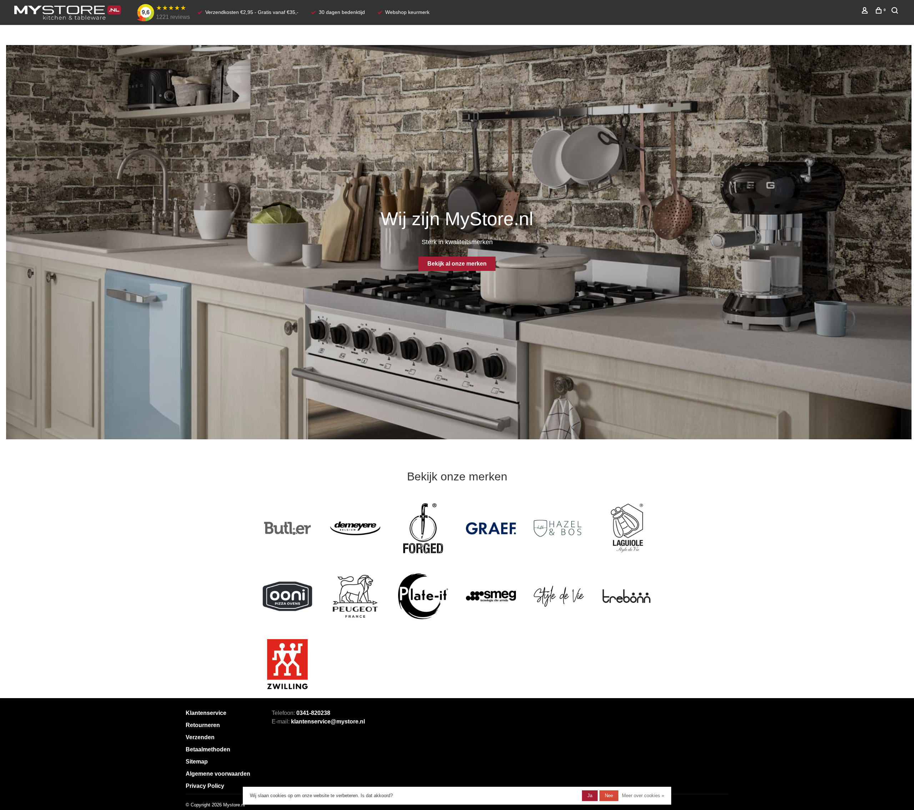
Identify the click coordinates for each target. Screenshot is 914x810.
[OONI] (287, 596)
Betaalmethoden (208, 749)
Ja (589, 795)
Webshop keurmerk (407, 12)
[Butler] (287, 528)
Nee (609, 795)
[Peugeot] (355, 596)
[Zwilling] (287, 664)
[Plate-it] (423, 596)
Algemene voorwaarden (218, 774)
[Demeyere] (355, 528)
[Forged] (423, 528)
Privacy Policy (205, 786)
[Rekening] (866, 11)
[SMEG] (491, 596)
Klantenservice (206, 713)
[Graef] (491, 528)
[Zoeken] (896, 11)
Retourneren (203, 725)
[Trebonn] (627, 596)
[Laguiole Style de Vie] (627, 528)
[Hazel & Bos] (559, 528)
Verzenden (200, 737)
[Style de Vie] (559, 596)
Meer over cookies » (643, 795)
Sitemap (197, 762)
